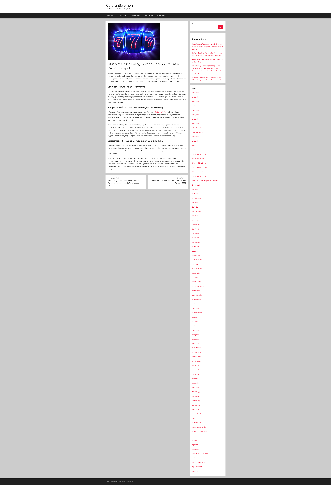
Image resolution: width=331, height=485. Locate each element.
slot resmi (195, 304)
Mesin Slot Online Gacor (200, 431)
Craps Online (110, 16)
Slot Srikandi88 (197, 423)
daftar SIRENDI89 (198, 286)
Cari (193, 24)
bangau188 (196, 255)
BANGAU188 (196, 185)
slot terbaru (196, 409)
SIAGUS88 (195, 229)
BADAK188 (195, 189)
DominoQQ (122, 16)
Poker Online (148, 16)
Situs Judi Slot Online (199, 154)
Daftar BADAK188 (161, 112)
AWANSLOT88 (197, 260)
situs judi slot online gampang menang (205, 180)
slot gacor (195, 114)
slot (193, 145)
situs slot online (197, 128)
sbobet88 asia (197, 295)
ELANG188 (195, 194)
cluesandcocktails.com (200, 453)
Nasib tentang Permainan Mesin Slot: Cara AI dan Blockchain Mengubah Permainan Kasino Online (207, 46)
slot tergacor (196, 458)
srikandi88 (195, 365)
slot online (195, 92)
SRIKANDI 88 (196, 348)
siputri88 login (197, 467)
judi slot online (197, 313)
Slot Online (161, 16)
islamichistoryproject (199, 462)
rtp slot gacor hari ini (199, 427)
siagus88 (195, 251)
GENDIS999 (196, 224)
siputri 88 (195, 471)
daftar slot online (198, 158)
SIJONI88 (195, 277)
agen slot (195, 436)
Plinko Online (135, 16)
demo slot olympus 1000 (200, 414)
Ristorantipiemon (119, 5)
